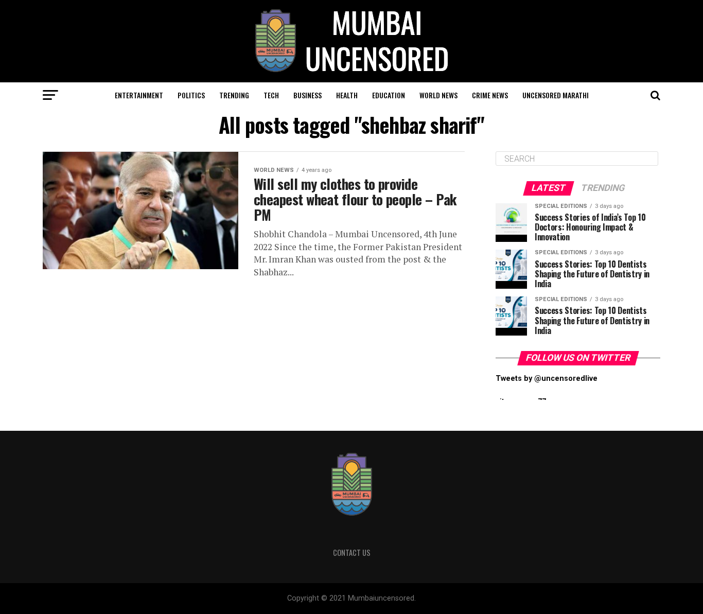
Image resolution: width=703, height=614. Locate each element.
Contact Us (352, 552)
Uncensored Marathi (555, 95)
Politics (191, 95)
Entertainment (139, 95)
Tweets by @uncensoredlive (546, 378)
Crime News (490, 95)
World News (438, 95)
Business (307, 95)
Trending (234, 95)
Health (347, 95)
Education (388, 95)
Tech (271, 95)
